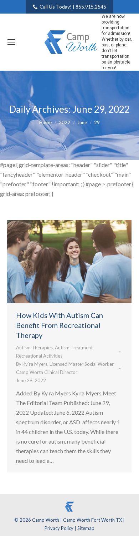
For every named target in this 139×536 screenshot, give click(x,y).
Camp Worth (46, 520)
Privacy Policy (59, 528)
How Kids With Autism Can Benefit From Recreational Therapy (59, 325)
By (66, 368)
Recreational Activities (39, 356)
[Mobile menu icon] (11, 42)
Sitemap (85, 528)
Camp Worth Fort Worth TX (92, 520)
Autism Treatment (74, 347)
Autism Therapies (34, 347)
